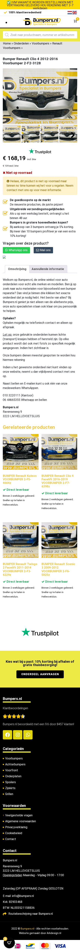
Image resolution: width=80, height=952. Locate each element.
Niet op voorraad (18, 173)
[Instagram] (17, 734)
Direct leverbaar (17, 489)
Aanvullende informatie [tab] (48, 269)
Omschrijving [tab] (17, 269)
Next (73, 135)
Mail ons (45, 250)
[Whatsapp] (28, 734)
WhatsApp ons (18, 250)
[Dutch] (70, 12)
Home (7, 43)
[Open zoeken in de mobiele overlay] (40, 35)
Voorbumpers (40, 43)
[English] (74, 12)
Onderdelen (21, 43)
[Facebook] (7, 734)
